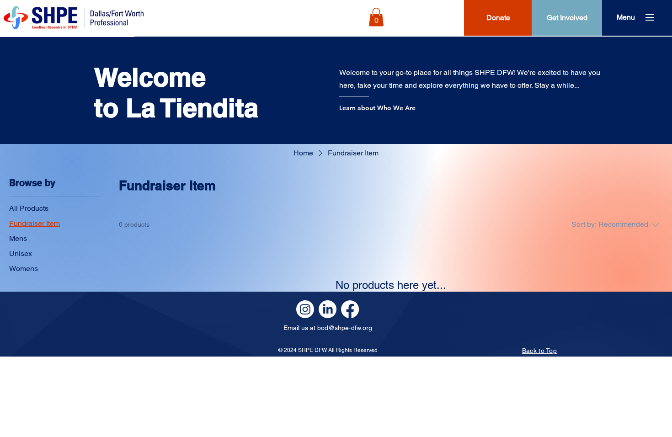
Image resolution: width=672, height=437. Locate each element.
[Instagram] (305, 309)
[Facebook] (350, 309)
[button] (376, 17)
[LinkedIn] (327, 309)
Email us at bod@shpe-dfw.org (327, 327)
